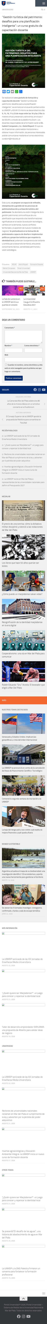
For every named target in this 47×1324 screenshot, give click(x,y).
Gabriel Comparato (9, 268)
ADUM (14, 264)
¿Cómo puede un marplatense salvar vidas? (22, 594)
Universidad (7, 10)
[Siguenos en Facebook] (35, 389)
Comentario (10, 328)
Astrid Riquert (23, 264)
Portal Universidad (23, 268)
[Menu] (43, 3)
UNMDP (33, 272)
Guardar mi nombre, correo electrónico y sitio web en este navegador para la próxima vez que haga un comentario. (23, 368)
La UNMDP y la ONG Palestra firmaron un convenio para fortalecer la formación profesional (21, 1271)
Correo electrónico (31, 345)
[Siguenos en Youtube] (43, 389)
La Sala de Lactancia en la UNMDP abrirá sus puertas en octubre (11, 302)
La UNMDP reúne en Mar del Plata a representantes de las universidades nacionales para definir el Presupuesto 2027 (23, 482)
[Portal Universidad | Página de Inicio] (10, 3)
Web (6, 355)
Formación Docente (36, 264)
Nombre (8, 345)
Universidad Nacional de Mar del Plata (15, 272)
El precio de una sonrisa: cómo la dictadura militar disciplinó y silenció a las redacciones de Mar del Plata (22, 526)
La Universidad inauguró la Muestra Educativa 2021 (32, 302)
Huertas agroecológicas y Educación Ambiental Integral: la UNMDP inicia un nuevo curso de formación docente (22, 469)
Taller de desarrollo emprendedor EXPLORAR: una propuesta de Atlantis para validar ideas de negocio (23, 1030)
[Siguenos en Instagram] (39, 389)
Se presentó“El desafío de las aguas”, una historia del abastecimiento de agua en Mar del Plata (22, 1234)
